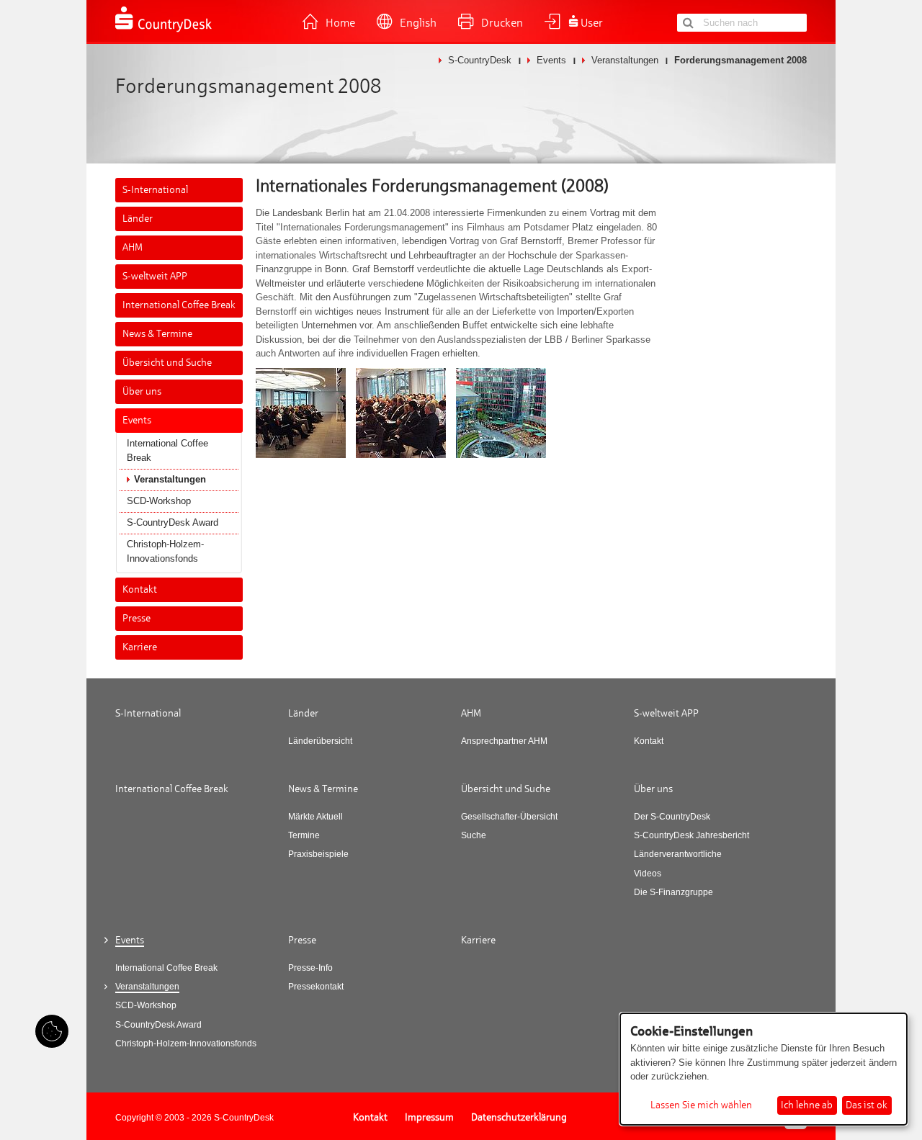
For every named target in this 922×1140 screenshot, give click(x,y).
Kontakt (139, 589)
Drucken (502, 23)
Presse (136, 618)
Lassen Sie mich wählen (701, 1105)
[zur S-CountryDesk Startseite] (163, 30)
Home (340, 23)
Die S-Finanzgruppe (673, 892)
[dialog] (763, 1069)
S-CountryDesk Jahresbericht (691, 835)
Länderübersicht (320, 741)
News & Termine (157, 333)
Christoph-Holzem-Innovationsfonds (165, 551)
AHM (132, 247)
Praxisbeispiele (318, 854)
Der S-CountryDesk (672, 817)
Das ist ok (866, 1105)
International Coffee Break (179, 305)
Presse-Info (310, 968)
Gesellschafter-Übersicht (509, 817)
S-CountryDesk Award (172, 522)
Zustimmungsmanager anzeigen (52, 1031)
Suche (473, 835)
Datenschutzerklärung (519, 1117)
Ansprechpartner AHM (504, 741)
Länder (137, 218)
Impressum (429, 1117)
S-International (155, 189)
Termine (304, 835)
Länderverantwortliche (678, 854)
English (418, 23)
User (592, 23)
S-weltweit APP (154, 276)
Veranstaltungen (624, 60)
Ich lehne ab (807, 1105)
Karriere (139, 647)
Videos (647, 874)
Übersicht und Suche (167, 362)
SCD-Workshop (159, 500)
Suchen (688, 23)
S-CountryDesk (479, 60)
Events (551, 60)
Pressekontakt (316, 987)
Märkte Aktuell (315, 817)
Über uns (141, 391)
